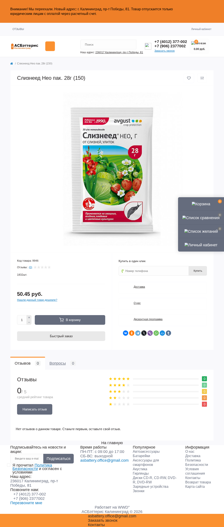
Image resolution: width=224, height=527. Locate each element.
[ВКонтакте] (125, 333)
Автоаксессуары (146, 451)
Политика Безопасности (32, 467)
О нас (189, 451)
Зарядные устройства (150, 486)
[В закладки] (189, 78)
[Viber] (150, 333)
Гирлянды (141, 473)
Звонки (138, 491)
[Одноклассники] (131, 333)
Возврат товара (198, 482)
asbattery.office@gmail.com (104, 460)
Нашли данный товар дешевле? (37, 300)
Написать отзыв (35, 409)
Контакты (192, 478)
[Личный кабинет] (201, 245)
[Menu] (50, 46)
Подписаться (58, 458)
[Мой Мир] (162, 333)
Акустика (140, 469)
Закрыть (205, 11)
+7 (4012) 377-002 (170, 41)
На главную (112, 443)
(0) (30, 267)
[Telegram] (137, 333)
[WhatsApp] (156, 333)
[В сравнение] (202, 78)
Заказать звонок (164, 50)
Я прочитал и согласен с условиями (37, 468)
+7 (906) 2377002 (170, 46)
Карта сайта (195, 486)
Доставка (192, 456)
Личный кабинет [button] (201, 29)
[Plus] (29, 317)
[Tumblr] (168, 333)
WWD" (124, 507)
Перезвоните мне (26, 503)
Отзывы (18, 29)
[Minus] (29, 322)
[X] (144, 333)
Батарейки (141, 456)
